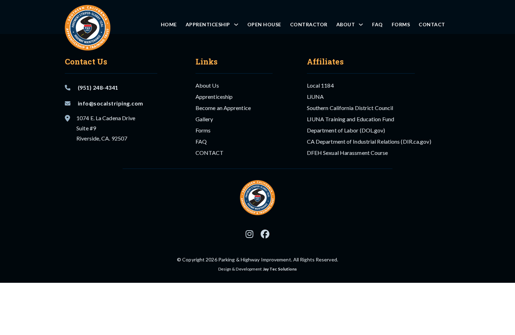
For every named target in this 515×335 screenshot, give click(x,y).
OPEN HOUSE (264, 24)
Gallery (204, 119)
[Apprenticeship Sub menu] (236, 24)
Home (169, 24)
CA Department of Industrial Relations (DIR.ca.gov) (369, 141)
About (345, 24)
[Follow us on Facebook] (265, 234)
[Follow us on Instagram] (249, 234)
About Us (207, 85)
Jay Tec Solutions (280, 269)
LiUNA (315, 96)
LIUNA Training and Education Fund (350, 119)
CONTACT (432, 24)
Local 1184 (320, 85)
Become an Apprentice (223, 107)
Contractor (309, 24)
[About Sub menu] (360, 24)
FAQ (377, 24)
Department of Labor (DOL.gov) (346, 130)
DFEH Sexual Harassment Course (347, 152)
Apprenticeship (208, 24)
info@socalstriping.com (110, 103)
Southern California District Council (350, 107)
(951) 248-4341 (98, 87)
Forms (401, 24)
